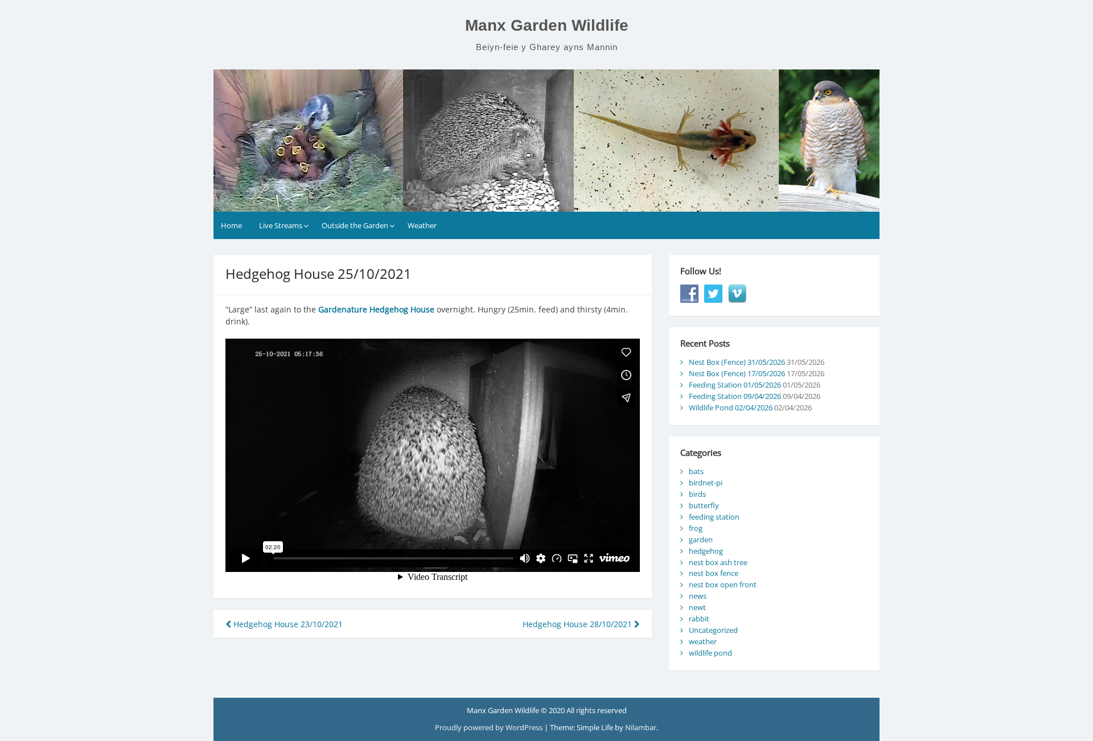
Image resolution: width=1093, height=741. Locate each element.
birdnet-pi (705, 482)
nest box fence (713, 573)
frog (695, 528)
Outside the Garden (355, 225)
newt (697, 607)
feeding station (714, 517)
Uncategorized (713, 630)
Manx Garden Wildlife (546, 25)
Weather (422, 225)
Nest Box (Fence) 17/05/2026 (737, 373)
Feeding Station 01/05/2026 (735, 385)
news (697, 596)
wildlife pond (710, 653)
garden (701, 539)
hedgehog (706, 551)
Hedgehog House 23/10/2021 (287, 624)
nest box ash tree (718, 562)
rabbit (699, 619)
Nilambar (640, 727)
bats (696, 471)
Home (231, 225)
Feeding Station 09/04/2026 (735, 396)
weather (703, 641)
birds (697, 494)
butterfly (704, 505)
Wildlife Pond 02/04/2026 (731, 407)
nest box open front (723, 584)
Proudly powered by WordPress (489, 727)
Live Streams (280, 225)
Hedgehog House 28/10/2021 (578, 624)
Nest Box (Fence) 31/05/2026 (737, 362)
